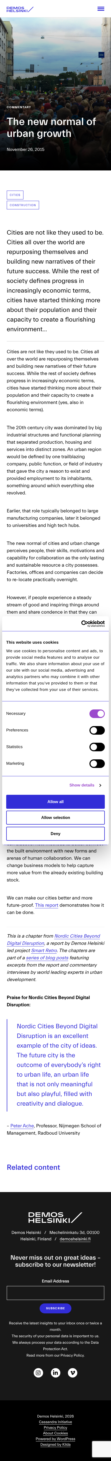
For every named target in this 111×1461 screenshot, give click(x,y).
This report (46, 905)
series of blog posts (47, 958)
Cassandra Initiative (55, 1422)
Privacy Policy (55, 1428)
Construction (23, 205)
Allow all (55, 801)
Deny (55, 833)
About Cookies (55, 1433)
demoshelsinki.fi (75, 1239)
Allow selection (55, 817)
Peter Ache (22, 1126)
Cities (15, 195)
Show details (82, 785)
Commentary (19, 107)
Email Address (55, 1281)
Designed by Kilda (55, 1444)
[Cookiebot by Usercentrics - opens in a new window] (81, 623)
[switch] (97, 730)
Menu (101, 9)
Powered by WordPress (55, 1439)
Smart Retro (44, 950)
